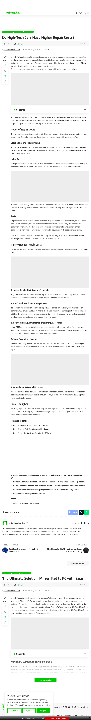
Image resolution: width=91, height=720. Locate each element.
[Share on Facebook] (11, 44)
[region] (28, 704)
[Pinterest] (75, 707)
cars (37, 227)
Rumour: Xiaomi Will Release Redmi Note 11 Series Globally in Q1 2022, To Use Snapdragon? (49, 482)
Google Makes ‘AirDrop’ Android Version (29, 493)
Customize (14, 711)
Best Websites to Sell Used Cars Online (30, 425)
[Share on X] (15, 44)
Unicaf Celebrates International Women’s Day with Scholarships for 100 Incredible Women (49, 486)
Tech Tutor (25, 573)
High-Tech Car (38, 503)
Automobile (8, 32)
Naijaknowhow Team (12, 50)
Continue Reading (45, 680)
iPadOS (15, 573)
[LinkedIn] (88, 523)
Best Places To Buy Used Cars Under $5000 (32, 433)
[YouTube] (84, 523)
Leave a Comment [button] (78, 563)
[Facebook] (81, 523)
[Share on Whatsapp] (18, 44)
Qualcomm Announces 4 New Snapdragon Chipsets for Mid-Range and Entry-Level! (46, 490)
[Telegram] (81, 707)
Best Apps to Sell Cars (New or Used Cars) (31, 429)
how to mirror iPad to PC (48, 607)
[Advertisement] (50, 89)
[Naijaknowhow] (13, 13)
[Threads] (84, 707)
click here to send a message (67, 534)
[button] (4, 13)
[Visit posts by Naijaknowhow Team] (5, 523)
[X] (66, 707)
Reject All (29, 711)
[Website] (79, 523)
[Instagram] (72, 707)
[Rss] (87, 707)
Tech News (28, 32)
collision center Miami (76, 63)
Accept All (43, 711)
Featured (18, 32)
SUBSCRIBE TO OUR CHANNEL (57, 718)
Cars (30, 503)
